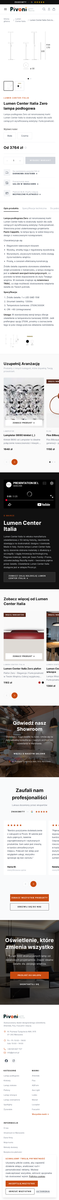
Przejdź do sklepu (29, 975)
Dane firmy (8, 1137)
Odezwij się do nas (29, 907)
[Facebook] (6, 1060)
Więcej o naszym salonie (29, 754)
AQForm (35, 1085)
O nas (6, 1128)
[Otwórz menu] (5, 9)
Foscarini (36, 1109)
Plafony (7, 1090)
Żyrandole (8, 1109)
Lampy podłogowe (11, 1076)
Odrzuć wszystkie (20, 1191)
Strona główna (7, 20)
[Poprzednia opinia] (26, 884)
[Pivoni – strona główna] (22, 9)
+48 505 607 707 (14, 1049)
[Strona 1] (50, 462)
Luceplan (36, 1104)
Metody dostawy (11, 1147)
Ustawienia (43, 1191)
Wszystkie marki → (40, 1114)
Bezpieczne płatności (13, 1152)
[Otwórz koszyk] (53, 9)
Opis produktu (11, 208)
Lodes (34, 1095)
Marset (35, 1100)
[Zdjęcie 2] (30, 78)
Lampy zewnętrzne (12, 1100)
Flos (33, 1080)
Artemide (35, 1076)
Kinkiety (7, 1080)
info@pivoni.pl (13, 1052)
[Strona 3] (54, 462)
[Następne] (14, 462)
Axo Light (36, 1090)
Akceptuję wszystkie (22, 1183)
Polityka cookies (37, 1176)
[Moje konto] (49, 9)
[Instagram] (13, 1060)
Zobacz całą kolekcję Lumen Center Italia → (27, 577)
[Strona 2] (52, 462)
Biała (9, 135)
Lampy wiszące (10, 1095)
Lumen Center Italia (20, 20)
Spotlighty (8, 1104)
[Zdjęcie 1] (28, 78)
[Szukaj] (44, 9)
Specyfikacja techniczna (34, 208)
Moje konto (8, 1142)
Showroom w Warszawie (14, 1133)
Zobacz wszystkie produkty (29, 898)
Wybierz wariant (40, 160)
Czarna (24, 135)
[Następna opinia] (33, 884)
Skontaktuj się (29, 984)
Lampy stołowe (10, 1085)
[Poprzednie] (7, 462)
